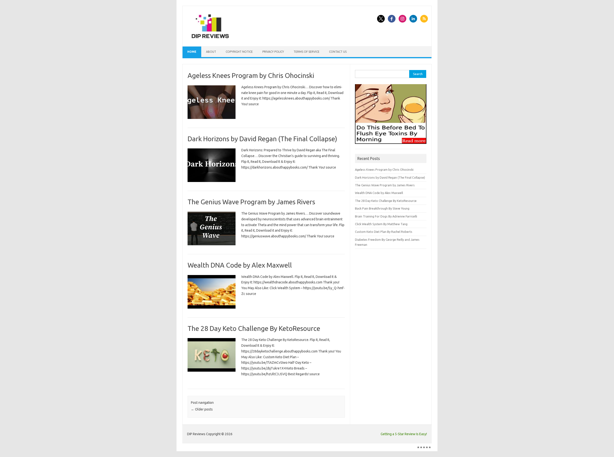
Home (191, 51)
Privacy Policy (273, 51)
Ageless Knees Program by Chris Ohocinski (251, 75)
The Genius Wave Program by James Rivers (251, 201)
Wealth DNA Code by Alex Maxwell (240, 265)
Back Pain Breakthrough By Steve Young (382, 208)
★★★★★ (424, 447)
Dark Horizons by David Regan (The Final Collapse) (262, 138)
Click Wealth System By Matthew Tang (381, 224)
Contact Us (338, 51)
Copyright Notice (239, 51)
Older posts (202, 409)
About (211, 51)
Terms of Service (306, 51)
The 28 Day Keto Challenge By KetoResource (254, 328)
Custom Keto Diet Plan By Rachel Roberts (383, 231)
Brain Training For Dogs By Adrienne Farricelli (386, 216)
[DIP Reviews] (210, 38)
